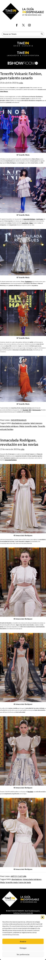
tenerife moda (31, 426)
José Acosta (39, 219)
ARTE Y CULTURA (18, 876)
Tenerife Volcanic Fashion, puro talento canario (21, 75)
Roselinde (25, 410)
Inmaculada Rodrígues (29, 219)
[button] (42, 917)
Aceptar (23, 941)
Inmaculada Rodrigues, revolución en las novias (19, 442)
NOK (30, 410)
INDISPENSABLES (18, 420)
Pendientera (28, 281)
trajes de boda (24, 882)
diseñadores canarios (21, 423)
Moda (21, 426)
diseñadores (17, 879)
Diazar (31, 223)
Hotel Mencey (4, 91)
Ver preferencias (23, 954)
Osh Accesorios (36, 410)
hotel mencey (36, 423)
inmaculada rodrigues (9, 426)
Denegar (23, 948)
